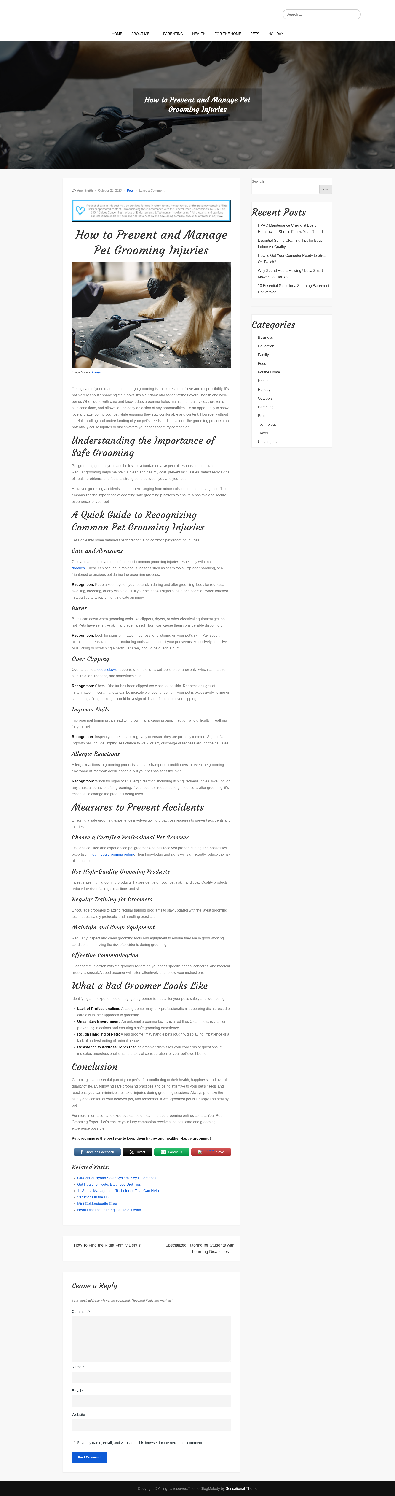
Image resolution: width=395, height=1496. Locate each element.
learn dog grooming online (112, 854)
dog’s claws (107, 669)
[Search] (360, 14)
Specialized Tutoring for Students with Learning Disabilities (199, 1248)
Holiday (275, 34)
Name (78, 1367)
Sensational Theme (241, 1489)
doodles (78, 568)
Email (77, 1391)
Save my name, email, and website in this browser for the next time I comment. (140, 1443)
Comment (81, 1312)
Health (199, 34)
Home (117, 34)
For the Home (228, 34)
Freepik (97, 372)
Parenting (173, 34)
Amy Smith (85, 190)
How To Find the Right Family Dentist (107, 1245)
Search (258, 181)
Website (78, 1415)
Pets (254, 34)
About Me (140, 34)
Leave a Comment (151, 190)
